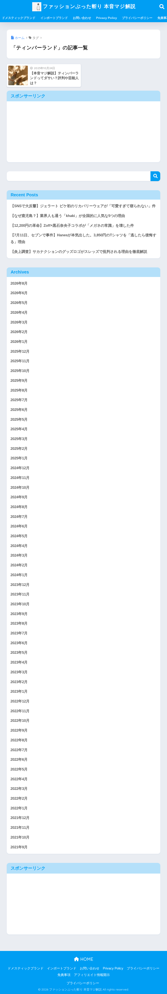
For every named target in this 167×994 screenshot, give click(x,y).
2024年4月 (19, 546)
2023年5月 (19, 652)
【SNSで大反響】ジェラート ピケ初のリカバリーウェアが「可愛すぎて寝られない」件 (83, 206)
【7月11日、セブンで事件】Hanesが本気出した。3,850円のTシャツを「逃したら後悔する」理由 (83, 238)
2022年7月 (19, 750)
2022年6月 (19, 759)
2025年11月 (20, 361)
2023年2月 (19, 682)
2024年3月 (19, 555)
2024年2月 (19, 565)
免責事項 (63, 975)
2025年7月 (19, 400)
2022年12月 (20, 701)
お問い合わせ (82, 18)
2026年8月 (19, 283)
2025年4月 (19, 429)
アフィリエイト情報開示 (92, 975)
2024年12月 (20, 468)
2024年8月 (19, 507)
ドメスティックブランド (18, 18)
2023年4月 (19, 662)
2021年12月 (20, 818)
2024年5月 (19, 536)
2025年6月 (19, 410)
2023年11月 (20, 594)
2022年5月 (19, 769)
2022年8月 (19, 740)
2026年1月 (19, 342)
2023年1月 (19, 691)
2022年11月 (20, 711)
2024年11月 (20, 478)
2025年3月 (19, 439)
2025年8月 (19, 390)
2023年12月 (20, 585)
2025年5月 (19, 419)
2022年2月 (19, 798)
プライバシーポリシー (137, 18)
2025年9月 (19, 381)
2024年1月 (19, 575)
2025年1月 (19, 458)
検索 (155, 176)
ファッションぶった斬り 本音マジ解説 (88, 6)
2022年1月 (19, 808)
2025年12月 (20, 351)
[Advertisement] (83, 131)
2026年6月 (19, 293)
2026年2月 (19, 332)
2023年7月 (19, 633)
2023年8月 (19, 623)
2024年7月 (19, 517)
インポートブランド (54, 18)
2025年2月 (19, 449)
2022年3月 (19, 789)
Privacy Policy (106, 18)
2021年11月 (20, 828)
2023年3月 (19, 672)
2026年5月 (19, 303)
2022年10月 (20, 721)
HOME (86, 959)
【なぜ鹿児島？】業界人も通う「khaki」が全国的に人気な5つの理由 (67, 216)
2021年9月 (19, 847)
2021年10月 (20, 837)
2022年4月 (19, 779)
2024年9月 (19, 497)
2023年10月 (20, 604)
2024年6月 (19, 526)
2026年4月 (19, 312)
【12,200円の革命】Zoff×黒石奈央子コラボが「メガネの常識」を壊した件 (72, 225)
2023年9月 (19, 614)
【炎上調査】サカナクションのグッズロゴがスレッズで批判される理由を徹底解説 (78, 252)
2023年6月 (19, 643)
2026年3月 (19, 322)
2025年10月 (20, 371)
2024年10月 (20, 487)
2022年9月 (19, 730)
